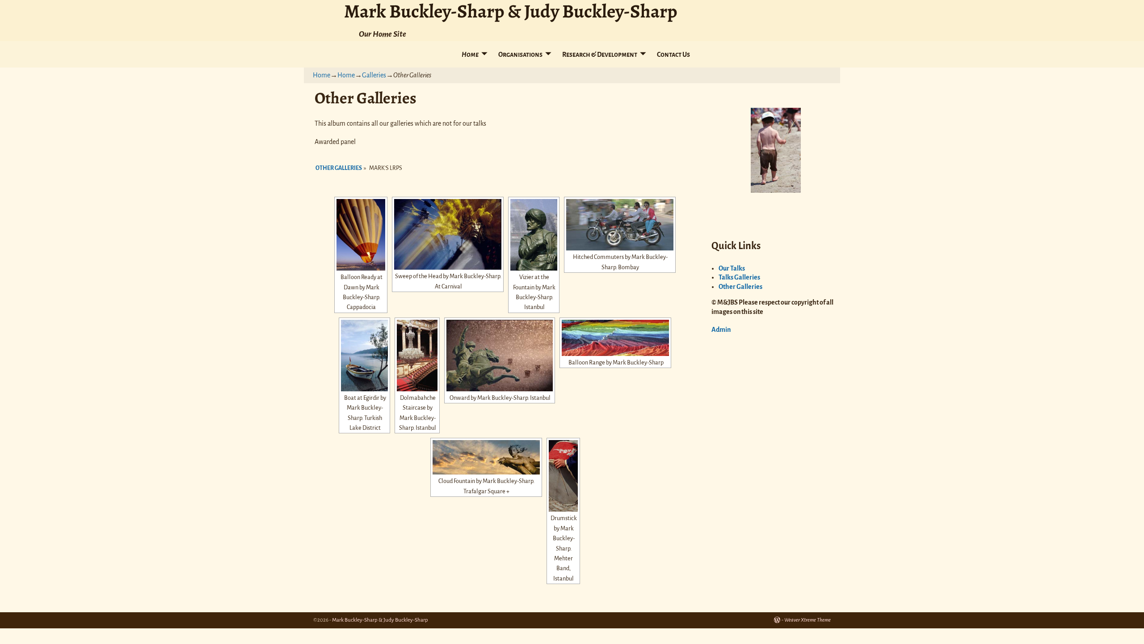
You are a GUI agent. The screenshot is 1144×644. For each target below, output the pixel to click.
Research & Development (599, 54)
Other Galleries (338, 168)
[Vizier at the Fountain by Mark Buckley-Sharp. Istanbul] (533, 235)
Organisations (520, 54)
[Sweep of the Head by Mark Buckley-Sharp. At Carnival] (447, 234)
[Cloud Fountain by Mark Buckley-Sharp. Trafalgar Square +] (486, 457)
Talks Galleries (739, 277)
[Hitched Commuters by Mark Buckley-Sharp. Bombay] (619, 224)
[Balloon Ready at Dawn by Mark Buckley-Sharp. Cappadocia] (360, 235)
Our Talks (732, 268)
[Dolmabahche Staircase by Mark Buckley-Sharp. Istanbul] (417, 355)
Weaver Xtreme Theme (807, 620)
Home (470, 54)
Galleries (374, 75)
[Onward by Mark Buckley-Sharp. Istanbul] (499, 355)
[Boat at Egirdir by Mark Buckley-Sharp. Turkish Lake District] (364, 355)
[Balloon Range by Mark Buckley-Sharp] (615, 338)
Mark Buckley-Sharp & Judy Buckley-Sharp (380, 620)
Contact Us (673, 54)
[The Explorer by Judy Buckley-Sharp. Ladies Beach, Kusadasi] (775, 150)
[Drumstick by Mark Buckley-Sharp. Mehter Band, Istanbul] (563, 476)
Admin (721, 329)
